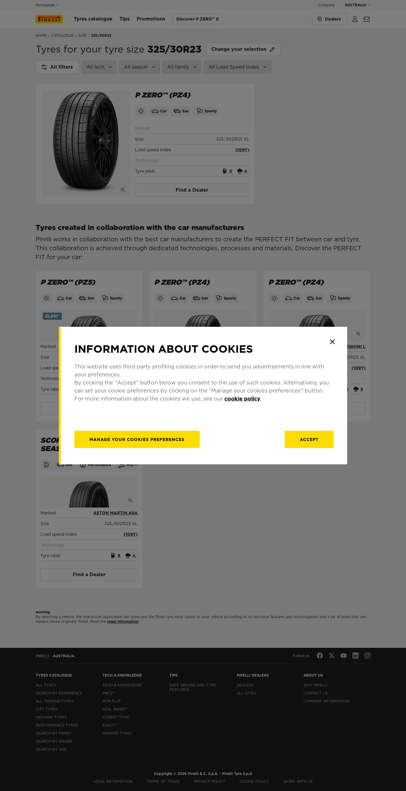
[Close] (332, 342)
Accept (309, 439)
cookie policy (242, 398)
